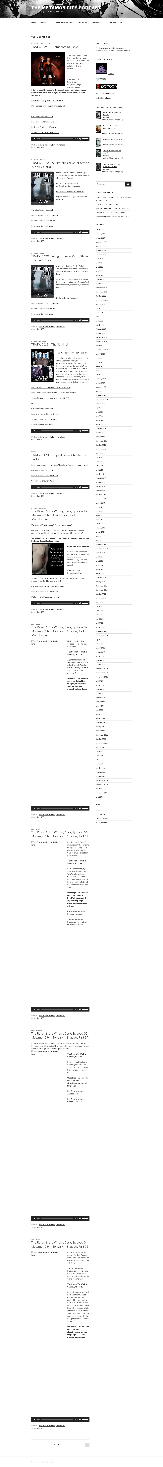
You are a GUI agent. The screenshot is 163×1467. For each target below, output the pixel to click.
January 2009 (100, 727)
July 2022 (99, 263)
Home (33, 22)
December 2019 (102, 387)
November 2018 (102, 441)
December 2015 (102, 586)
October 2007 (101, 789)
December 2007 (102, 780)
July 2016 (99, 557)
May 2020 (99, 366)
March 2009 (100, 718)
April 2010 (99, 681)
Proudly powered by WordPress (42, 1462)
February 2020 (101, 379)
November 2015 (102, 590)
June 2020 (99, 362)
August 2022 (100, 259)
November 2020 (102, 341)
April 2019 (99, 420)
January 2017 (100, 532)
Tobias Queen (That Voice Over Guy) (109, 198)
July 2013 (99, 640)
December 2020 (102, 337)
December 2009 (102, 698)
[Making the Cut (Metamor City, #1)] (99, 115)
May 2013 (99, 644)
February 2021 (101, 329)
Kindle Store (57, 393)
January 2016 (100, 582)
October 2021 (101, 296)
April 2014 (99, 623)
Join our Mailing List (114, 22)
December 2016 (102, 536)
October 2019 (101, 395)
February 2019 (101, 428)
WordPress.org (101, 822)
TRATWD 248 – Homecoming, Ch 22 (55, 47)
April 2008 (99, 764)
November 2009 (102, 702)
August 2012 (100, 648)
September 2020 (102, 350)
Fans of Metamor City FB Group (44, 122)
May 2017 (99, 515)
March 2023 (100, 230)
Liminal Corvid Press (103, 98)
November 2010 (102, 673)
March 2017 (100, 524)
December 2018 (102, 437)
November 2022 (102, 246)
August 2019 (100, 404)
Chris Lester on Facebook (42, 117)
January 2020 (100, 383)
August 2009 (100, 706)
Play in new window (47, 145)
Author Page (79, 1255)
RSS (42, 148)
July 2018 (99, 457)
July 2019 (99, 408)
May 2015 (99, 615)
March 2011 (100, 656)
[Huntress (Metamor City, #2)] (99, 142)
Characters (96, 22)
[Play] (34, 139)
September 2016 (102, 549)
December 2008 (102, 731)
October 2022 (101, 250)
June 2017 (99, 511)
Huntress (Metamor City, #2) (113, 139)
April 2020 (99, 370)
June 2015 (99, 611)
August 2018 (100, 453)
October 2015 (101, 594)
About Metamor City (64, 22)
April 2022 (99, 275)
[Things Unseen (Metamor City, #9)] (99, 153)
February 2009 (101, 722)
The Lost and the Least (53, 90)
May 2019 (99, 416)
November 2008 (102, 735)
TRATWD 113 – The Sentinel (49, 344)
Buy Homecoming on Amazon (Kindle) (47, 101)
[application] (60, 139)
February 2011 (101, 660)
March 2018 (100, 474)
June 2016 (99, 561)
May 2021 (99, 317)
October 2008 (101, 739)
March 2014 (100, 627)
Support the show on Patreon (44, 221)
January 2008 (100, 776)
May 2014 (99, 619)
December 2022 (102, 242)
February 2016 (101, 578)
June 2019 (99, 412)
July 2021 (99, 308)
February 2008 (101, 772)
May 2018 (99, 466)
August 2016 (100, 553)
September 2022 (102, 254)
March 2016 (100, 573)
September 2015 (102, 598)
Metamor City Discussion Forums (45, 597)
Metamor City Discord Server (43, 127)
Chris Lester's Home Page (105, 93)
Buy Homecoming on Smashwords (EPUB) (48, 106)
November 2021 (101, 292)
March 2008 (100, 768)
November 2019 (102, 391)
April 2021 (99, 321)
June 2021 (99, 313)
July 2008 (99, 751)
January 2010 (100, 693)
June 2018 (99, 462)
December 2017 (101, 486)
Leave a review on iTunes (42, 226)
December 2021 (101, 288)
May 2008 (99, 760)
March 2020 (100, 375)
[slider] (85, 139)
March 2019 (100, 424)
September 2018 (102, 449)
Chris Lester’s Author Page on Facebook (48, 586)
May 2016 (99, 565)
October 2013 (101, 631)
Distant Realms (69, 90)
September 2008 (102, 743)
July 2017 (99, 507)
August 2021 (100, 304)
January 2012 (100, 652)
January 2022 (100, 283)
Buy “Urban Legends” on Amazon (70, 191)
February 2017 (101, 528)
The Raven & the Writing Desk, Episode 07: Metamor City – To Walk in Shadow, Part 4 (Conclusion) (59, 631)
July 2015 (99, 606)
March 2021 (100, 325)
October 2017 (101, 495)
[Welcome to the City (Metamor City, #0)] (99, 129)
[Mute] (80, 139)
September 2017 (102, 499)
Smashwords (64, 186)
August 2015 (100, 602)
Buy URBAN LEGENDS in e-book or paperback (50, 387)
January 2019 (100, 433)
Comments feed (102, 818)
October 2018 (101, 445)
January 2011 (100, 664)
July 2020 (99, 358)
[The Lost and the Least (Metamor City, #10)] (99, 167)
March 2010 (100, 685)
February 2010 (101, 689)
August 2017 (100, 503)
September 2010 (102, 677)
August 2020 (100, 354)
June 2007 (99, 797)
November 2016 (102, 540)
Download (60, 145)
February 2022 (101, 279)
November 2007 (102, 784)
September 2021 (102, 300)
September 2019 (102, 399)
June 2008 (99, 756)
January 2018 (100, 482)
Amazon (76, 186)
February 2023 (101, 234)
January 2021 (100, 333)
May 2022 (99, 271)
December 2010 (102, 669)
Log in (98, 810)
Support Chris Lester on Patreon (45, 132)
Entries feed (100, 814)
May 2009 (99, 710)
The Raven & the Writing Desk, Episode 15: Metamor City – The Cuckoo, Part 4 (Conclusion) (59, 515)
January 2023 (100, 238)
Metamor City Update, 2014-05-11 (116, 208)
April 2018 (99, 470)
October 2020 (101, 346)
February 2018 (101, 478)
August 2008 (100, 747)
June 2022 (99, 267)
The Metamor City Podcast (66, 7)
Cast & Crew (82, 22)
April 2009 (99, 714)
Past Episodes (45, 22)
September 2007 (102, 793)
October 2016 (101, 544)
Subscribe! (110, 74)
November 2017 (101, 491)
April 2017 (99, 519)
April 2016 (99, 569)
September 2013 (102, 635)
